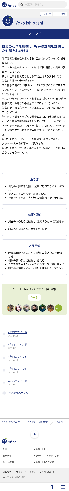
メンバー (61, 421)
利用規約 (7, 472)
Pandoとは (8, 462)
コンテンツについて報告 (14, 476)
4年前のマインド (17, 332)
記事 (4, 449)
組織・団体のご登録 (44, 462)
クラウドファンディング (47, 455)
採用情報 (7, 455)
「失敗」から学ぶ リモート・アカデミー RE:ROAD (25, 421)
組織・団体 (40, 449)
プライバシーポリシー (26, 472)
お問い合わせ (47, 472)
